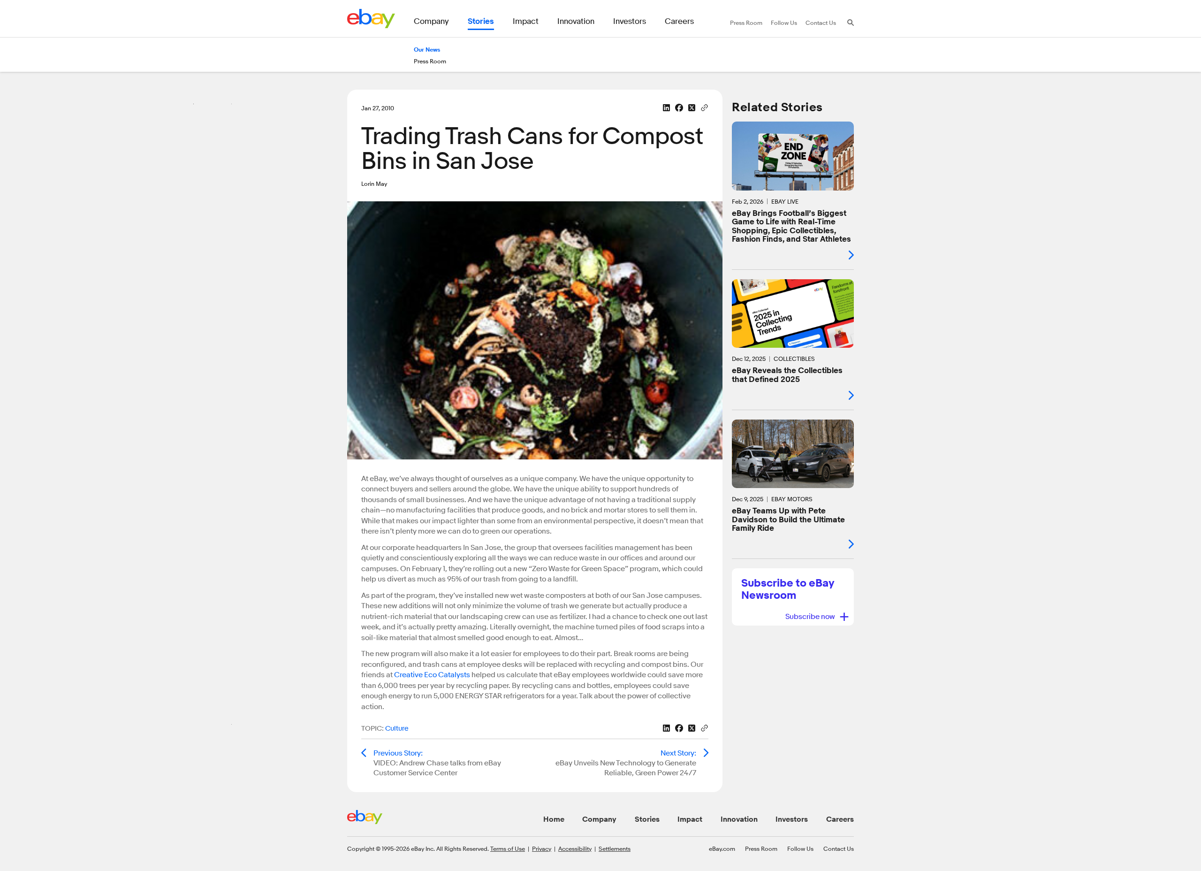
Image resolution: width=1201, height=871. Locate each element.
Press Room (761, 848)
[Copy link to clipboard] (704, 107)
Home (553, 819)
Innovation (739, 819)
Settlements (615, 848)
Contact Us (838, 848)
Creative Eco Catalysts (432, 675)
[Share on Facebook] (679, 108)
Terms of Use (507, 848)
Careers (840, 819)
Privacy (541, 848)
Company (599, 819)
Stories (647, 819)
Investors (791, 819)
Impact (689, 819)
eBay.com (722, 848)
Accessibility (575, 848)
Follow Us (800, 848)
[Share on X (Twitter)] (692, 108)
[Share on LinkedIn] (666, 108)
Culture (397, 728)
